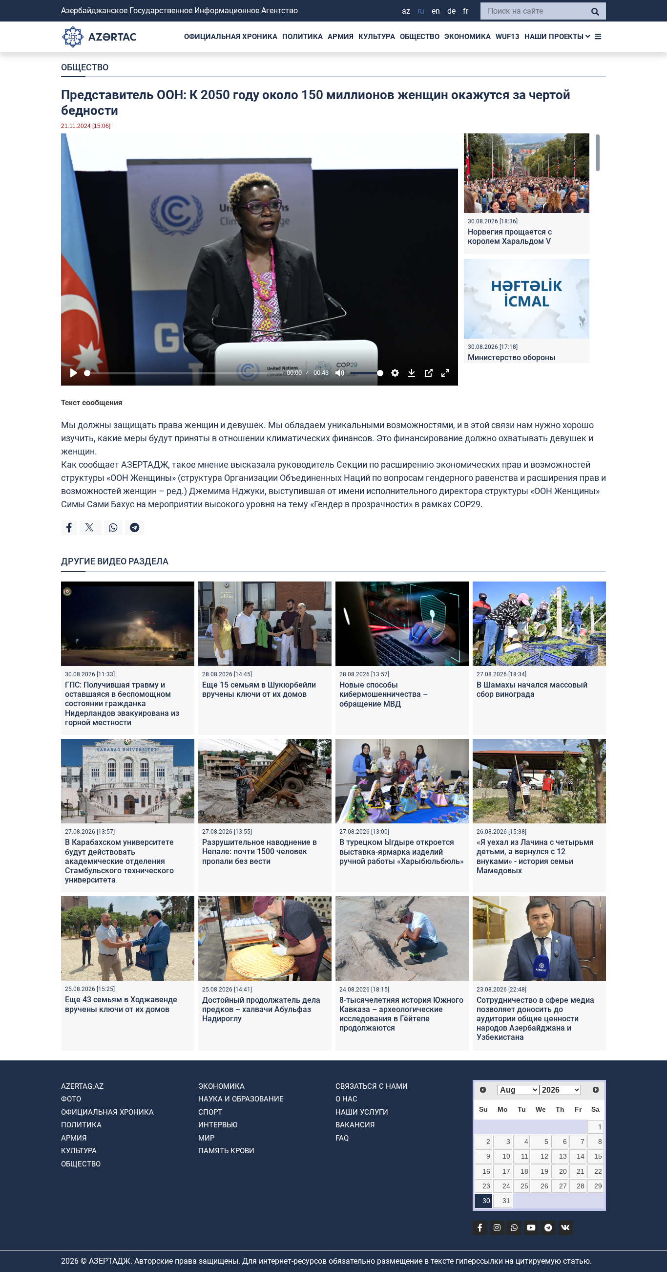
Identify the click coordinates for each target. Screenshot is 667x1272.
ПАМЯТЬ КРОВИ (226, 1150)
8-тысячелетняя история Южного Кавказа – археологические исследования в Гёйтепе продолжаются (401, 1014)
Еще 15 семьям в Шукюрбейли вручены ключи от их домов (259, 689)
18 (524, 1171)
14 (580, 1156)
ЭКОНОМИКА (467, 36)
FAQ (342, 1138)
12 (544, 1156)
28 (580, 1186)
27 (563, 1186)
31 (506, 1201)
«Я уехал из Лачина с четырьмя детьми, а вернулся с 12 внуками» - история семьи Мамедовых (535, 856)
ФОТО (71, 1099)
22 (598, 1171)
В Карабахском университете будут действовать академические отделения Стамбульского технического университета (119, 861)
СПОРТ (210, 1112)
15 (598, 1156)
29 (598, 1186)
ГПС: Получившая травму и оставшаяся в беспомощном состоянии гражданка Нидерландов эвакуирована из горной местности (122, 703)
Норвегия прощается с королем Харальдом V (510, 236)
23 (486, 1186)
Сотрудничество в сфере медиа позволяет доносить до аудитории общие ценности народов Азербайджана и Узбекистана (535, 1018)
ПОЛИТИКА (302, 36)
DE (451, 11)
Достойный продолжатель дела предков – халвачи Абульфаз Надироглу (261, 1009)
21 (580, 1171)
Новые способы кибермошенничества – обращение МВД (383, 694)
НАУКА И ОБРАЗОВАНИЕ (241, 1099)
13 (563, 1156)
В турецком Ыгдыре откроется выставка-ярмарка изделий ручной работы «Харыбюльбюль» (401, 851)
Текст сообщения (92, 402)
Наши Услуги (361, 1112)
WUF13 (508, 36)
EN (436, 11)
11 (524, 1156)
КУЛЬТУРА (376, 36)
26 (544, 1186)
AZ (406, 11)
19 (544, 1171)
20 (563, 1171)
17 (506, 1171)
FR (465, 11)
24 (506, 1186)
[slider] (183, 373)
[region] (532, 248)
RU (420, 11)
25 (524, 1186)
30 (486, 1201)
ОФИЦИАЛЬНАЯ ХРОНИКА (230, 36)
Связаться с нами (371, 1086)
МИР (206, 1138)
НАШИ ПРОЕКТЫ (554, 36)
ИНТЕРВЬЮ (217, 1125)
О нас (346, 1099)
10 (506, 1156)
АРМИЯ (341, 36)
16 (486, 1171)
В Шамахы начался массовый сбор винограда (532, 689)
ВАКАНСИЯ (355, 1125)
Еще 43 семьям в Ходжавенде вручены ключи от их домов (121, 1004)
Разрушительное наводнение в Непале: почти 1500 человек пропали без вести (259, 851)
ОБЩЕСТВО (419, 36)
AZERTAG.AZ (82, 1086)
